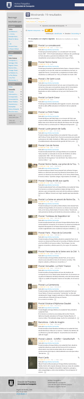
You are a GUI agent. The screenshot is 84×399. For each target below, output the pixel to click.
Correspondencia (14, 97)
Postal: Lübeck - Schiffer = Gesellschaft (56, 338)
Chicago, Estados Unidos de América (20, 70)
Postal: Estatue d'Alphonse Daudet (54, 303)
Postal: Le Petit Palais (48, 112)
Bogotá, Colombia (14, 65)
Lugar (11, 52)
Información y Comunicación (17, 94)
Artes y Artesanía (14, 109)
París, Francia (13, 58)
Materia (12, 83)
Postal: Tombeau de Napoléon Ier (54, 216)
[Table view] (51, 30)
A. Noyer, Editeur (14, 49)
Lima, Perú (12, 78)
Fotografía (12, 89)
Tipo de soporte (12, 121)
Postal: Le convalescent (49, 45)
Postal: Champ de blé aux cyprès (53, 180)
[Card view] (47, 30)
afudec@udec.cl (21, 394)
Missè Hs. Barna (13, 39)
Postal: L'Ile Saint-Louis (49, 78)
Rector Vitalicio (13, 102)
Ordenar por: (50, 33)
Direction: (68, 33)
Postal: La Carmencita (48, 284)
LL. (9, 41)
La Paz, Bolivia (13, 75)
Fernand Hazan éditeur (16, 46)
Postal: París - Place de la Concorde (54, 232)
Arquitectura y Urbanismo (16, 104)
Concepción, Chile (14, 60)
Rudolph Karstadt (14, 36)
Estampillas (12, 107)
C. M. (10, 44)
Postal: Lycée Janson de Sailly (52, 128)
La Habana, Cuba (14, 73)
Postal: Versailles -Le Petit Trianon (54, 266)
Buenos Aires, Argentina (16, 68)
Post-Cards (43, 357)
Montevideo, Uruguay (15, 80)
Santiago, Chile (13, 63)
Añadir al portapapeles (79, 45)
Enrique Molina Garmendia (51, 49)
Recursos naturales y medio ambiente (20, 111)
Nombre (12, 26)
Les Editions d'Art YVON (16, 31)
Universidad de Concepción (17, 99)
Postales (11, 92)
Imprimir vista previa (33, 30)
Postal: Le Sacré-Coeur (49, 97)
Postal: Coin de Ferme (48, 145)
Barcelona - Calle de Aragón (51, 322)
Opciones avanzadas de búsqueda (53, 26)
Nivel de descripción (13, 116)
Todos (10, 29)
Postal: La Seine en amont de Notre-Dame (58, 199)
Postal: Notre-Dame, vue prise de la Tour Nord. (60, 164)
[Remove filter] (35, 22)
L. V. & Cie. (12, 34)
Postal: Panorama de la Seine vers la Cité (57, 251)
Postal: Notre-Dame (47, 62)
